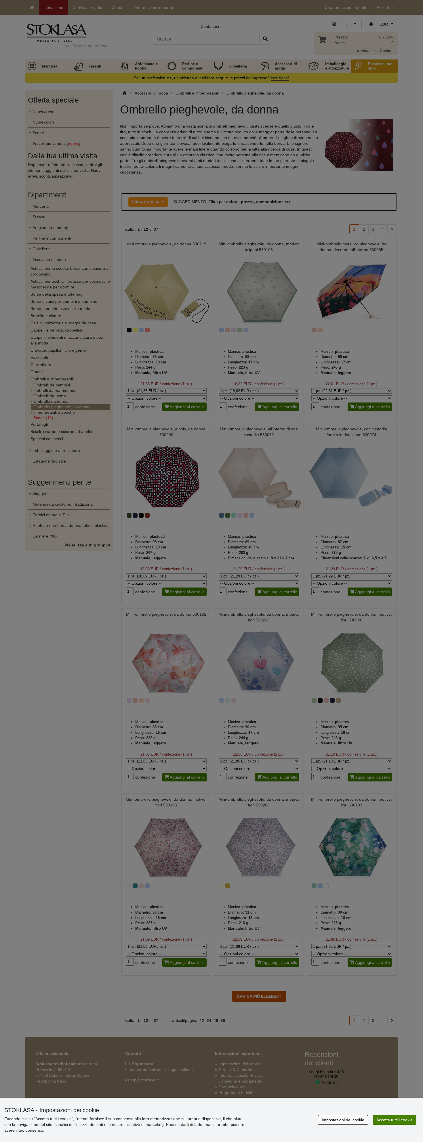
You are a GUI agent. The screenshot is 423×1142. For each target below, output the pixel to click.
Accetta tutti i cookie (394, 1120)
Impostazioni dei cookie (343, 1120)
